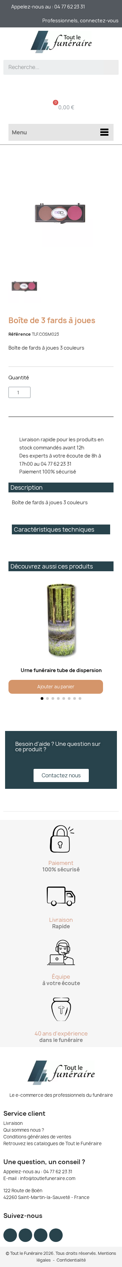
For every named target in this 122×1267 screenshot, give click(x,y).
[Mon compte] (61, 86)
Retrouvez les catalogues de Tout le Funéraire (52, 1143)
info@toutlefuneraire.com (47, 1178)
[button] (15, 641)
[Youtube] (40, 1235)
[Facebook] (10, 1235)
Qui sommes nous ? (23, 1130)
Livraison (13, 1123)
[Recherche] (111, 67)
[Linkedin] (56, 1235)
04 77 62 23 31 (57, 1172)
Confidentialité (71, 1260)
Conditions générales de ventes (37, 1137)
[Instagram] (25, 1235)
